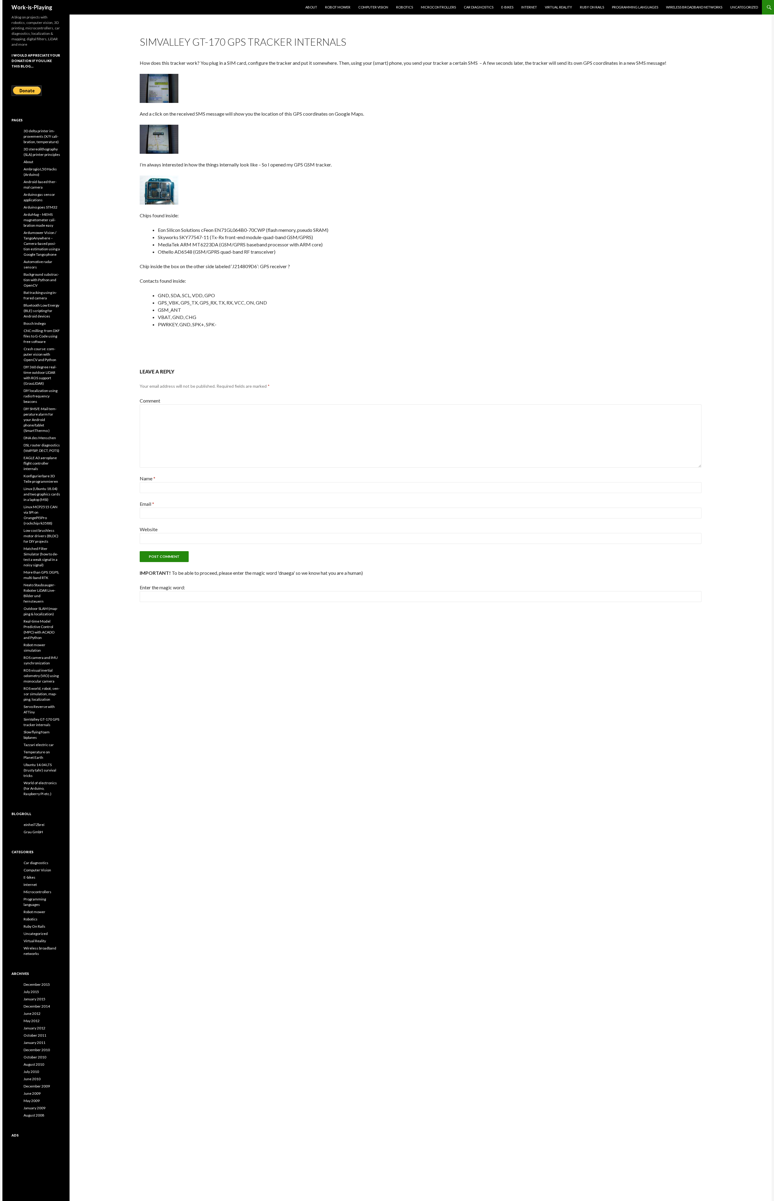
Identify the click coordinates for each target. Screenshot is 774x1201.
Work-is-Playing (31, 7)
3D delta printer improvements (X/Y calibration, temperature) (41, 136)
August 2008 (34, 1115)
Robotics (404, 7)
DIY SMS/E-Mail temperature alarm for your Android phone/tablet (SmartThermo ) (40, 419)
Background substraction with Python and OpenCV (41, 280)
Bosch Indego (35, 323)
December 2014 (37, 1006)
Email (147, 504)
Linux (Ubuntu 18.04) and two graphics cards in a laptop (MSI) (42, 494)
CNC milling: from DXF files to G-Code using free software (42, 336)
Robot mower (337, 7)
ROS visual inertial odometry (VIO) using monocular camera (41, 675)
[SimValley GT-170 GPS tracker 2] (159, 138)
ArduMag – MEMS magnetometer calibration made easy (40, 220)
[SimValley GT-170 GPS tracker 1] (159, 87)
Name (147, 478)
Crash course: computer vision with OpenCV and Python (40, 354)
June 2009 (32, 1093)
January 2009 (34, 1108)
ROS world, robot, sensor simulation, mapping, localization (42, 694)
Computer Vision (373, 7)
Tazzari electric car (39, 744)
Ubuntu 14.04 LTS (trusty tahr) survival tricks (40, 770)
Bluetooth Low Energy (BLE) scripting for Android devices (41, 310)
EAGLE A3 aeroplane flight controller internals (40, 463)
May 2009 (32, 1100)
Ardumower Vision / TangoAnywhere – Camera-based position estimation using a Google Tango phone (42, 243)
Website (149, 529)
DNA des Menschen (40, 438)
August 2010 (34, 1064)
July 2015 (31, 991)
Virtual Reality (558, 7)
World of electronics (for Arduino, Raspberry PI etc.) (40, 788)
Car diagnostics (478, 7)
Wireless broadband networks (694, 7)
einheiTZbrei (34, 824)
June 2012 (32, 1013)
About (311, 7)
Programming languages (635, 7)
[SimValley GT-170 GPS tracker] (159, 189)
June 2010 (32, 1079)
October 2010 (35, 1057)
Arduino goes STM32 (40, 207)
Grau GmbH (33, 832)
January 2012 (34, 1028)
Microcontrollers (438, 7)
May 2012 (32, 1020)
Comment (150, 400)
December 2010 (37, 1050)
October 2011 (35, 1035)
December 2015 (37, 984)
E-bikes (507, 7)
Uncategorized (744, 7)
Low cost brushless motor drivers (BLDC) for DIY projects (41, 536)
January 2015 (34, 999)
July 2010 (31, 1071)
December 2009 (37, 1086)
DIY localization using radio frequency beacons (40, 396)
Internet (529, 7)
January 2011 (34, 1042)
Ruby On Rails (592, 7)
